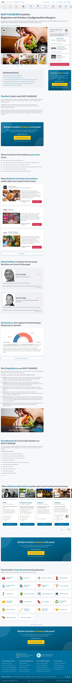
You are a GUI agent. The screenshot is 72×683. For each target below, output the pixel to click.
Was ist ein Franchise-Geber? (41, 665)
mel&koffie (58, 502)
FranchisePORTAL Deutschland (18, 676)
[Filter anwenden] (23, 2)
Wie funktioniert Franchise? (7, 663)
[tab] (10, 59)
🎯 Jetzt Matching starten (22, 137)
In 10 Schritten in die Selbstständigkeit (9, 667)
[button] (65, 2)
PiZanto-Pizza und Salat (26, 502)
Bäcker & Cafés (5, 499)
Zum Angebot (36, 201)
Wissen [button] (53, 2)
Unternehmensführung (23, 667)
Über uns (29, 680)
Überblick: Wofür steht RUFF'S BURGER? (12, 75)
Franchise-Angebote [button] (46, 2)
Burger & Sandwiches (17, 25)
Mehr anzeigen (21, 253)
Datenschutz (39, 680)
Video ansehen (38, 429)
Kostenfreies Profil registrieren (59, 667)
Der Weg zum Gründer (23, 663)
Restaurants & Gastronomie (6, 25)
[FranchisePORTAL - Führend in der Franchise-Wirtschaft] (2, 2)
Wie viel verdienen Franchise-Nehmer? (9, 671)
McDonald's (40, 502)
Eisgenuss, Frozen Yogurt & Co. (15, 499)
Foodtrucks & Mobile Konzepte (31, 499)
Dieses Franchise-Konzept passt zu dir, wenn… (13, 77)
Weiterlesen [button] (37, 287)
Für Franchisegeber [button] (59, 2)
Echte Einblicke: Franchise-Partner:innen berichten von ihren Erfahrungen (19, 81)
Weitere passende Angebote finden (59, 64)
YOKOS (4, 502)
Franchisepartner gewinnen (59, 665)
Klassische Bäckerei (65, 499)
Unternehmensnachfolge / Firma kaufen (43, 669)
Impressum (34, 680)
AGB (43, 680)
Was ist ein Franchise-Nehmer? (42, 667)
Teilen (68, 25)
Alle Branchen (16, 2)
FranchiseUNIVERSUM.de (51, 676)
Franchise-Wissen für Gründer (24, 665)
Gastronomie (22, 499)
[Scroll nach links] (9, 7)
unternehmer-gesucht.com (40, 676)
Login (69, 2)
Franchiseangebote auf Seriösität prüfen (9, 669)
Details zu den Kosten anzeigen (21, 358)
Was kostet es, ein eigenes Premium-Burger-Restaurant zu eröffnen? (18, 83)
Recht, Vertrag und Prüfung (24, 671)
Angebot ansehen (9, 524)
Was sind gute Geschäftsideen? (42, 663)
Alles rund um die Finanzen (24, 669)
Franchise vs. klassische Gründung (8, 665)
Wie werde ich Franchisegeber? (59, 663)
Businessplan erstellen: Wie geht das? (43, 671)
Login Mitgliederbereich (58, 669)
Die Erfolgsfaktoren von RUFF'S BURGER (12, 85)
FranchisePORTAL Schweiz (30, 676)
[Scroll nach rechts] (71, 7)
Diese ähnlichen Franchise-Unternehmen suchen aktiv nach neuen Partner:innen (21, 79)
